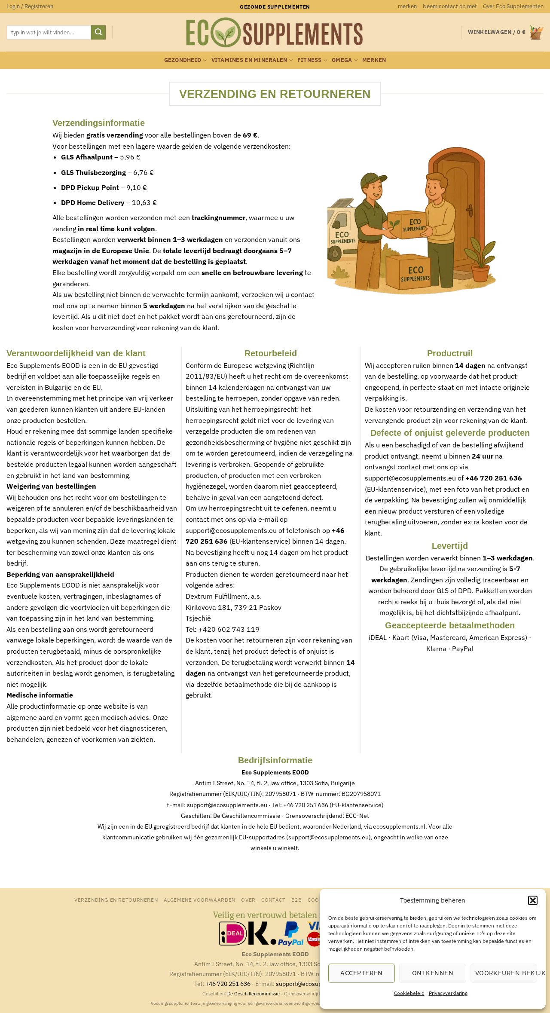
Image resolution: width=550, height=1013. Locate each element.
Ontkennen (432, 973)
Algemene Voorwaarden (199, 899)
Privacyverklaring (448, 993)
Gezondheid (183, 60)
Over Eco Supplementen (513, 6)
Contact (273, 899)
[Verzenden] (98, 32)
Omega (342, 60)
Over (248, 899)
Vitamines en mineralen (249, 60)
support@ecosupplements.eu (231, 530)
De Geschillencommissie (247, 816)
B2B (296, 899)
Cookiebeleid (409, 993)
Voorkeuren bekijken (506, 973)
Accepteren (361, 973)
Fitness (309, 60)
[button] (533, 900)
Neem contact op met (450, 6)
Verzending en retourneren (116, 899)
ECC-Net (357, 816)
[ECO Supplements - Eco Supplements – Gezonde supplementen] (275, 33)
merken (407, 6)
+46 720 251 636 (305, 805)
